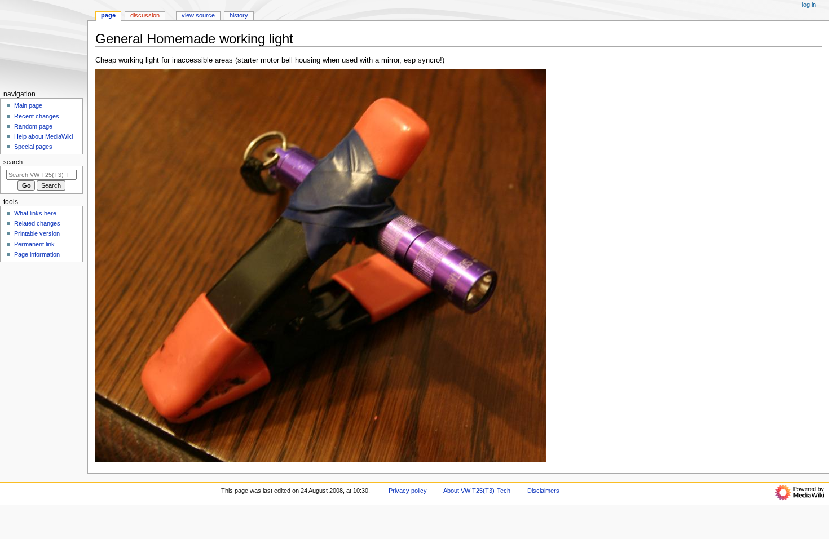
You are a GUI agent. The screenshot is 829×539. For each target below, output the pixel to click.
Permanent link (34, 244)
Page (108, 15)
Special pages (33, 146)
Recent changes (36, 116)
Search (13, 161)
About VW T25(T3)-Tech (476, 490)
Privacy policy (408, 490)
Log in (809, 4)
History (239, 15)
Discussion (145, 15)
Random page (33, 126)
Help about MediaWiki (43, 136)
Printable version (37, 233)
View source (198, 15)
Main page (28, 105)
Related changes (37, 223)
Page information (37, 254)
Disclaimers (543, 490)
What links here (35, 213)
